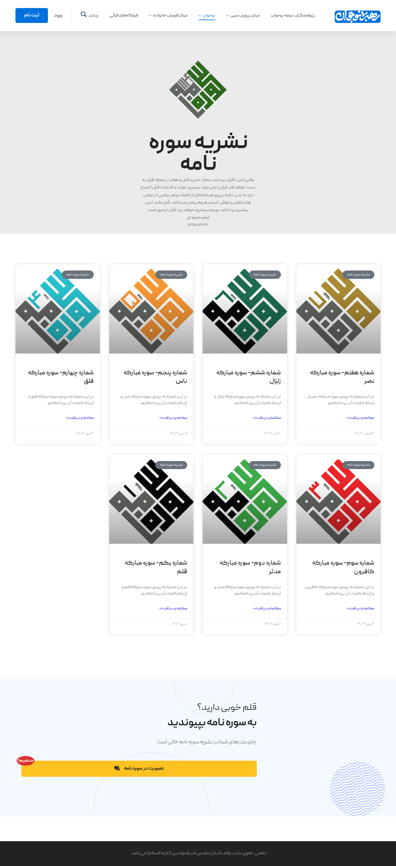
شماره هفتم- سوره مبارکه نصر (342, 377)
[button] (139, 769)
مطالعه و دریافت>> (360, 418)
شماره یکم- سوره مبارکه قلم (156, 567)
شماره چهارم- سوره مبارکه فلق (61, 377)
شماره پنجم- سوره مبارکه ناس (155, 377)
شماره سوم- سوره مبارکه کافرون (343, 567)
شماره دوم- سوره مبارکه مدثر (250, 567)
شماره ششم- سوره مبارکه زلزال (248, 377)
